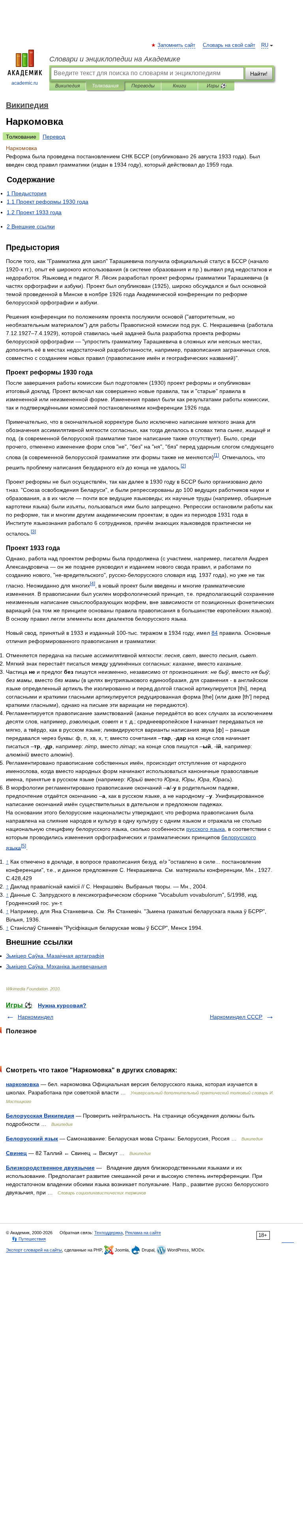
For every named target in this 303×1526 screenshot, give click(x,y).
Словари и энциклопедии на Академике (114, 59)
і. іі (55, 956)
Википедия (67, 86)
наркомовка (22, 1084)
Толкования (105, 86)
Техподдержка (108, 1232)
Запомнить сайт (176, 45)
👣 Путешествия (29, 1239)
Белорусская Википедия (40, 1116)
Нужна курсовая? (62, 1005)
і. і (56, 966)
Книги (179, 86)
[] (216, 455)
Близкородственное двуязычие (50, 1167)
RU (264, 45)
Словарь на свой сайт (229, 45)
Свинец (16, 1153)
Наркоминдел (35, 1017)
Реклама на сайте (143, 1232)
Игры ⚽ (216, 86)
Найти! (258, 73)
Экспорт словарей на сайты (34, 1250)
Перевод (54, 137)
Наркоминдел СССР (236, 1017)
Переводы (143, 86)
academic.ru (24, 83)
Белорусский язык (32, 1138)
